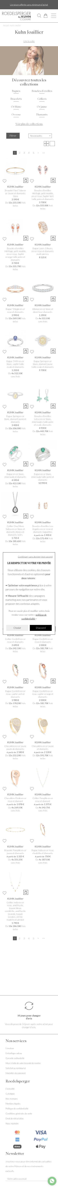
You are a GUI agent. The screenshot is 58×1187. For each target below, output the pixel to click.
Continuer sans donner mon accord (35, 556)
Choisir (17, 627)
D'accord (41, 627)
